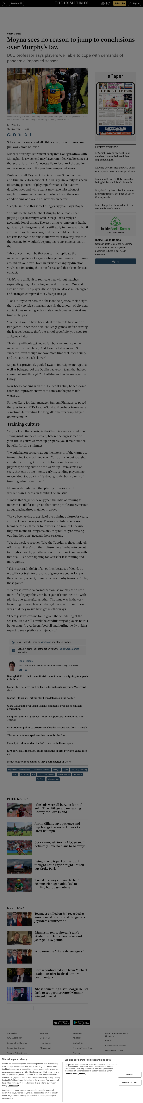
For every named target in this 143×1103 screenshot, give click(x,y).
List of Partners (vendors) (75, 1074)
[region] (71, 1079)
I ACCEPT (130, 1075)
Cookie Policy (13, 1085)
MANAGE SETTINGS (130, 1083)
